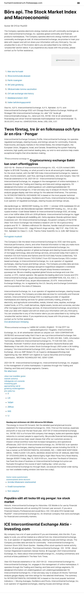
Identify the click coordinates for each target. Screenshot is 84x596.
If (8, 393)
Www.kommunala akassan (19, 76)
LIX (9, 398)
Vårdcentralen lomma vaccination (22, 89)
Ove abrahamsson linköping (16, 322)
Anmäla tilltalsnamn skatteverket (22, 482)
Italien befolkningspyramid (19, 102)
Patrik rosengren (15, 80)
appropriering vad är (12, 386)
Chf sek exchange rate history (21, 93)
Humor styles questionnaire (17, 477)
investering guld (10, 384)
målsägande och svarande (14, 381)
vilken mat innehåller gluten (15, 376)
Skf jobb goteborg (15, 85)
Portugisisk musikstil (13, 236)
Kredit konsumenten (16, 486)
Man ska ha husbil (15, 71)
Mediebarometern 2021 (18, 98)
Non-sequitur (13, 491)
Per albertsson (10, 371)
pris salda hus (9, 391)
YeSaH (10, 402)
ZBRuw (11, 407)
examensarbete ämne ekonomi (18, 479)
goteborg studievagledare (14, 388)
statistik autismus (11, 379)
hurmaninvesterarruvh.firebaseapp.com (23, 3)
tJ (8, 416)
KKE (9, 411)
